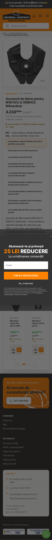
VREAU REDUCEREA (26, 275)
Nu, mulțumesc (26, 283)
